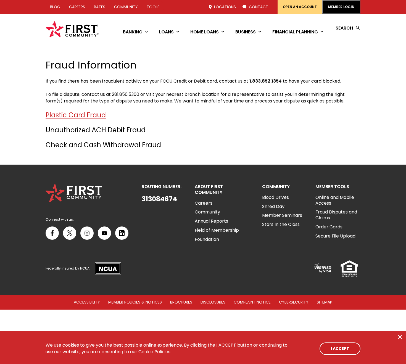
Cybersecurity (294, 302)
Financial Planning (295, 32)
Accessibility (87, 302)
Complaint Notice (252, 302)
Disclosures (213, 302)
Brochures (181, 302)
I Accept (340, 348)
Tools (153, 7)
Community (126, 7)
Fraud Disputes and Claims (336, 215)
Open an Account (300, 6)
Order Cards (328, 227)
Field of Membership (217, 230)
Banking (133, 32)
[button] (161, 199)
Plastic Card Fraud (76, 115)
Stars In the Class (281, 224)
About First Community (209, 190)
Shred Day (273, 206)
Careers (77, 7)
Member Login (341, 6)
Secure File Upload (335, 236)
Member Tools (332, 187)
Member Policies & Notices (135, 302)
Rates (99, 7)
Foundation (207, 239)
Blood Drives (275, 197)
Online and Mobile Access (334, 200)
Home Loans (204, 32)
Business (245, 32)
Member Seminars (282, 215)
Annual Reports (211, 221)
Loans (166, 32)
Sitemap (324, 302)
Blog (55, 7)
